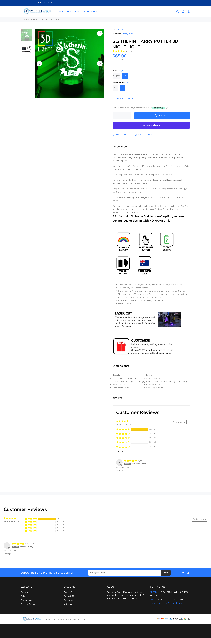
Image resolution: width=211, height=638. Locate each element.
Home (23, 19)
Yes (122, 88)
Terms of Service (28, 604)
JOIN (166, 572)
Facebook (68, 600)
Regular (116, 76)
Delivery (24, 592)
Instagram (68, 604)
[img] (130, 461)
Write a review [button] (179, 422)
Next (100, 63)
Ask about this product (126, 98)
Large (125, 76)
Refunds (24, 596)
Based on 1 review (124, 424)
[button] (119, 51)
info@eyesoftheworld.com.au (170, 603)
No (115, 88)
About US (68, 592)
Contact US (69, 596)
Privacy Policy (27, 600)
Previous (39, 63)
